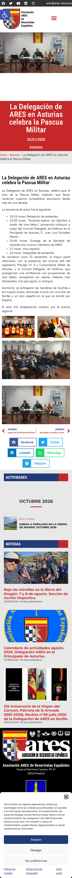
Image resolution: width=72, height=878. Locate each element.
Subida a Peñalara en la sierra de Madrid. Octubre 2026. (43, 526)
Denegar (36, 850)
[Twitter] (10, 3)
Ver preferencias (36, 861)
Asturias (36, 147)
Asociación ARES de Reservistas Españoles (36, 765)
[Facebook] (3, 3)
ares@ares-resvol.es (59, 3)
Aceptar (36, 839)
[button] (5, 15)
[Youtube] (18, 3)
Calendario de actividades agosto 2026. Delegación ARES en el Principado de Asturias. (34, 652)
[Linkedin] (25, 3)
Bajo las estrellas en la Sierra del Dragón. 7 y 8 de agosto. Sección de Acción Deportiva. (36, 594)
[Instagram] (33, 3)
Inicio (3, 155)
